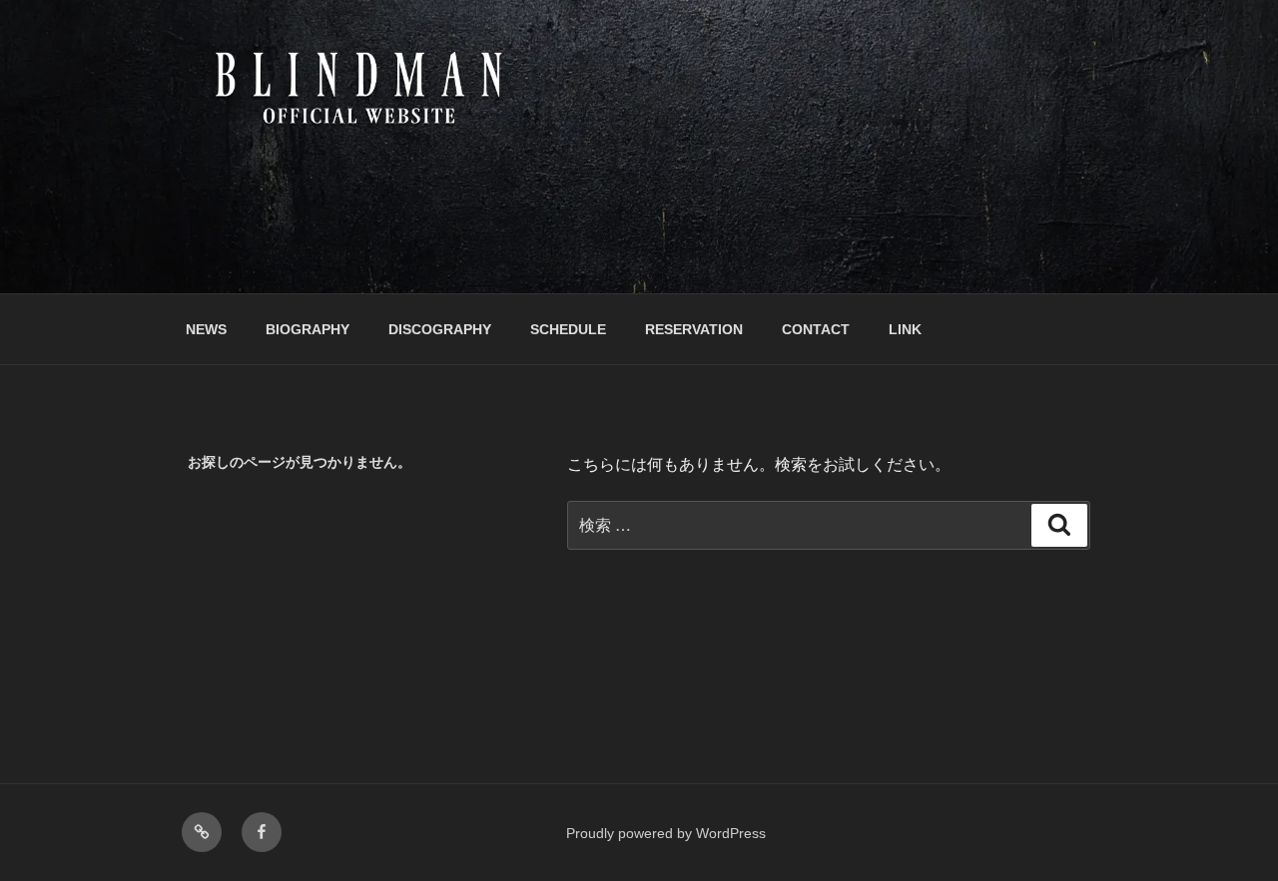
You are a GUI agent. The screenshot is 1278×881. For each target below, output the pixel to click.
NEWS (206, 329)
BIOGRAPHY (307, 329)
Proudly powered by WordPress (666, 833)
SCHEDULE (568, 329)
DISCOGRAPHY (439, 329)
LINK (905, 329)
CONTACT (816, 329)
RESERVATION (694, 329)
